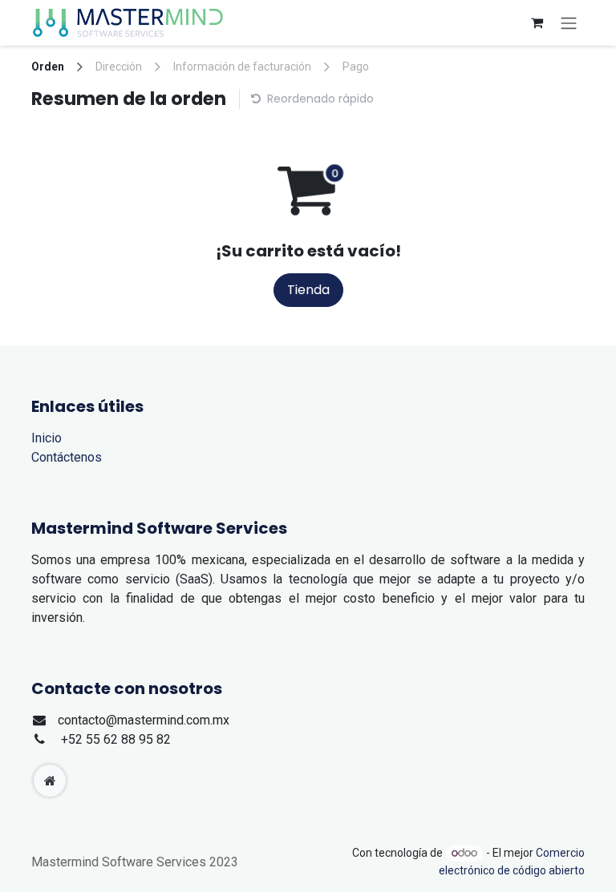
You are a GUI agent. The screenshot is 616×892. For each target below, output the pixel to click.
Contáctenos (66, 457)
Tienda (308, 290)
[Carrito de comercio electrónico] (537, 22)
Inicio (46, 438)
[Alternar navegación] (569, 22)
